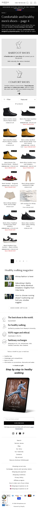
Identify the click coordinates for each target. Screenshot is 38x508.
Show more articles (19, 308)
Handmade (11, 336)
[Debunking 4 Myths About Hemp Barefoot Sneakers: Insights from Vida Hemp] (9, 284)
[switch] (4, 503)
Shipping (10, 343)
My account (19, 457)
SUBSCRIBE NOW (19, 423)
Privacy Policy (19, 477)
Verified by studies (14, 328)
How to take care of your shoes (19, 483)
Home (3, 12)
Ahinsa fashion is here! (24, 276)
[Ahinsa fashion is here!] (9, 277)
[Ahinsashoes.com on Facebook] (17, 433)
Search (19, 440)
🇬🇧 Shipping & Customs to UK (19, 488)
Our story (19, 449)
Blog (19, 446)
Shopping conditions (19, 474)
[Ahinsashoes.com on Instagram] (13, 433)
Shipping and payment (19, 472)
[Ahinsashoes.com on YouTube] (20, 433)
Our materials (19, 451)
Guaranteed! (12, 320)
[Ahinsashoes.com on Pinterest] (23, 433)
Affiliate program (19, 480)
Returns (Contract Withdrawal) (19, 460)
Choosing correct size (19, 466)
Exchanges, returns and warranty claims (19, 469)
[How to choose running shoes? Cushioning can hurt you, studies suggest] (9, 296)
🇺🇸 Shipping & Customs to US (19, 486)
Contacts (19, 454)
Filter (8, 99)
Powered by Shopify (19, 506)
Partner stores (19, 443)
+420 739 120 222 (20, 3)
